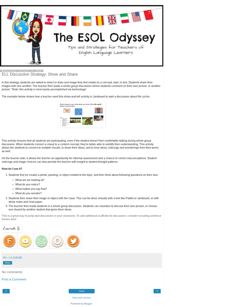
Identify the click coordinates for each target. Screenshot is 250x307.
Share (7, 263)
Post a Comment (14, 279)
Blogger (88, 303)
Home (82, 291)
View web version (81, 297)
